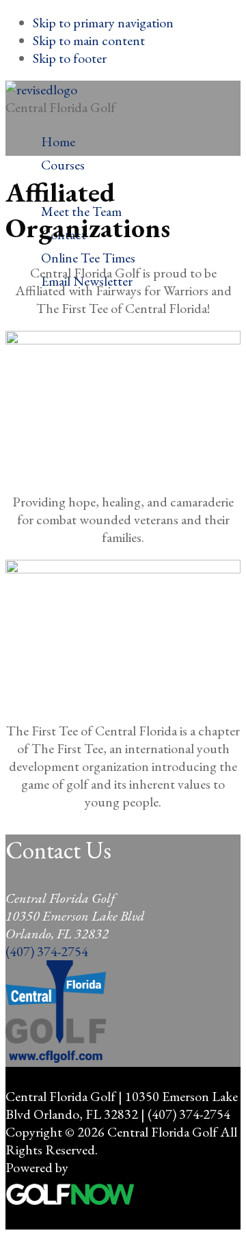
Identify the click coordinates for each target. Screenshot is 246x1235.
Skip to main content (89, 40)
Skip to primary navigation (103, 22)
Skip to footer (70, 58)
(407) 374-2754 (46, 951)
